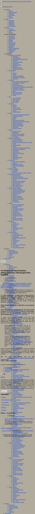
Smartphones (16, 407)
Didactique (11, 275)
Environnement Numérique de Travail (22, 397)
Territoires (11, 476)
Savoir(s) (7, 282)
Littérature (15, 333)
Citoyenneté (15, 488)
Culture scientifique (17, 444)
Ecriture (14, 359)
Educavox (4, 381)
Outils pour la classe (17, 324)
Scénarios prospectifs (18, 420)
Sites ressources (16, 441)
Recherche (11, 279)
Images (14, 401)
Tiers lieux (15, 484)
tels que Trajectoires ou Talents (19, 340)
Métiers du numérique (18, 390)
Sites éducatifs (16, 438)
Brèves (6, 279)
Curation (14, 372)
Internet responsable (17, 379)
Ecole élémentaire (13, 507)
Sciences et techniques (15, 442)
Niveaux (7, 503)
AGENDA (3, 410)
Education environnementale (20, 433)
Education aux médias (18, 375)
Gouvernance (16, 495)
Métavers (14, 449)
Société (11, 458)
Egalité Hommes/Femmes (19, 492)
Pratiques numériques (14, 393)
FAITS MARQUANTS (6, 400)
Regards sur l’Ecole (17, 470)
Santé (14, 472)
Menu (3, 261)
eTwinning (15, 413)
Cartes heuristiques (17, 394)
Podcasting (15, 405)
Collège (11, 509)
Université (11, 512)
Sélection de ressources (15, 429)
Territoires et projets (17, 474)
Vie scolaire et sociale (18, 502)
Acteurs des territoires (18, 459)
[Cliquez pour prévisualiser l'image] (17, 287)
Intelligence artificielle (18, 447)
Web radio (15, 411)
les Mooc (14, 326)
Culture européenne (17, 489)
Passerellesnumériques (11, 367)
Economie (15, 462)
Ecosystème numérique (18, 416)
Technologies (16, 456)
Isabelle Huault (13, 311)
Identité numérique (17, 377)
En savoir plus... (18, 424)
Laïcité (14, 498)
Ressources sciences (18, 437)
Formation (11, 335)
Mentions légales (6, 430)
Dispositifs (11, 276)
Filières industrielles (14, 303)
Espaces (14, 418)
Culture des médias (17, 371)
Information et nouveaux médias (20, 376)
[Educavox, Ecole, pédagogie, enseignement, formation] (16, 1)
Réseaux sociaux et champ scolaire (21, 427)
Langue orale (16, 362)
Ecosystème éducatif (17, 463)
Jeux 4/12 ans (16, 354)
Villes (13, 485)
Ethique (14, 494)
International (15, 478)
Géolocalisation (16, 400)
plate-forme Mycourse (18, 342)
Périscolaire (12, 505)
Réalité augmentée (17, 452)
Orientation (15, 391)
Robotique (15, 455)
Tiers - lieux (15, 501)
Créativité (15, 315)
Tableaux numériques (18, 408)
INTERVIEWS (5, 402)
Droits (14, 373)
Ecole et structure (17, 460)
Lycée (10, 510)
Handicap (15, 466)
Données (14, 426)
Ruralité (14, 481)
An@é (11, 280)
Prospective (12, 415)
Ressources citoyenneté (18, 499)
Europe (14, 477)
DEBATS (3, 397)
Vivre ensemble (13, 487)
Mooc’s (14, 346)
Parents (11, 307)
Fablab (14, 398)
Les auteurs (8, 513)
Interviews (11, 268)
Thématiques (8, 308)
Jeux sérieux (15, 355)
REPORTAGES (5, 405)
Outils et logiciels (16, 451)
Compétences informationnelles (20, 369)
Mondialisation (16, 467)
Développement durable (18, 445)
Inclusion (14, 496)
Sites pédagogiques (17, 440)
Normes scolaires (17, 469)
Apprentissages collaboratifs (19, 314)
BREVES (3, 407)
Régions (14, 480)
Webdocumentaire (17, 412)
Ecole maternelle (13, 506)
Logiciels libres (16, 448)
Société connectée (17, 473)
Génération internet (17, 465)
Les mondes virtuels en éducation (21, 402)
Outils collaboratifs (17, 347)
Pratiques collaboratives (18, 404)
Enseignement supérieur (11, 370)
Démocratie (15, 491)
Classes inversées (17, 395)
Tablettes (14, 409)
